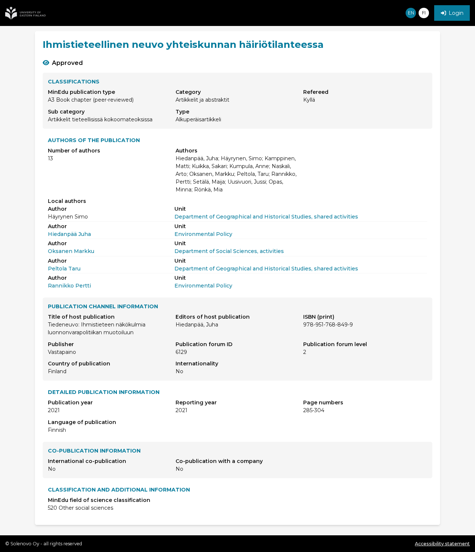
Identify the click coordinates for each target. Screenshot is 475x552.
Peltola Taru (64, 268)
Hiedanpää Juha (69, 234)
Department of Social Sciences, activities (229, 251)
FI (424, 13)
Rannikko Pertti (69, 285)
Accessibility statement (442, 543)
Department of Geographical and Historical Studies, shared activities (266, 216)
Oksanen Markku (71, 251)
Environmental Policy (203, 234)
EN (411, 13)
